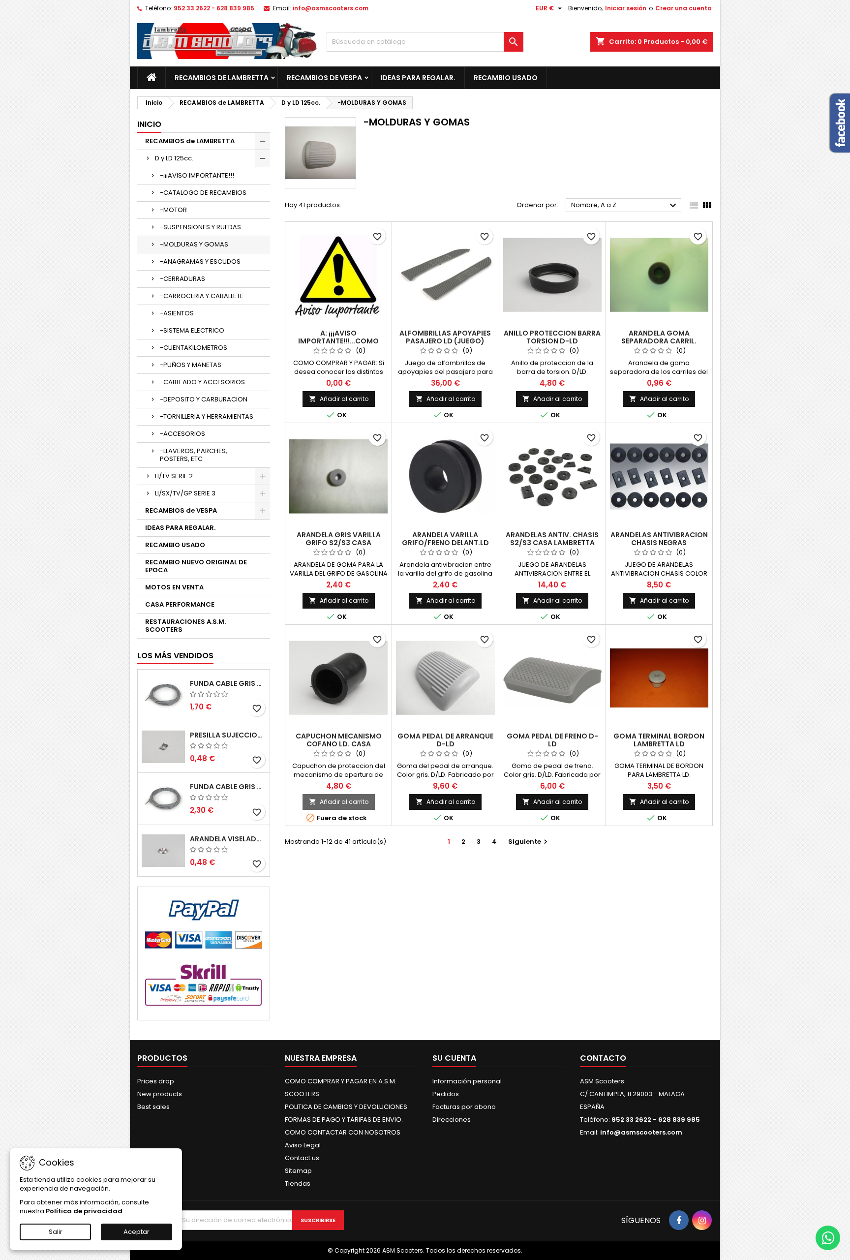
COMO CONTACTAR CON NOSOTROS (342, 1132)
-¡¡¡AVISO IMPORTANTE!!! (197, 175)
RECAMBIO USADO (506, 78)
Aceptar (136, 1231)
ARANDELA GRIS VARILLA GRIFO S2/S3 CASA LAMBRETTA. (339, 542)
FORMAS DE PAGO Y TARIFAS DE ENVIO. (344, 1119)
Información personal (467, 1081)
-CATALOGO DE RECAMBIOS (203, 192)
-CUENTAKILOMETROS (193, 347)
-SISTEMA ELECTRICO (192, 330)
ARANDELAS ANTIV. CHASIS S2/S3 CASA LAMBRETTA (552, 539)
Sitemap (298, 1170)
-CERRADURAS (182, 278)
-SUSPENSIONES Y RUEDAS (200, 227)
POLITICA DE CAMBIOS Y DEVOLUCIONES (346, 1106)
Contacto (603, 1058)
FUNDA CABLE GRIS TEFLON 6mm (228, 787)
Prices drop (155, 1081)
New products (159, 1094)
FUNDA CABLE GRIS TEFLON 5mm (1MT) (228, 683)
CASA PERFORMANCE (179, 604)
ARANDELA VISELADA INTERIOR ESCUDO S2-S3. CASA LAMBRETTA (228, 839)
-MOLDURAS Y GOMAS (194, 244)
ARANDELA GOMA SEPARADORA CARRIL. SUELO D (659, 341)
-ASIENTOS (177, 313)
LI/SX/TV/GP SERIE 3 (185, 493)
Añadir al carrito (338, 399)
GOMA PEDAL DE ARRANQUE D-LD (445, 740)
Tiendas (297, 1183)
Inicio (149, 124)
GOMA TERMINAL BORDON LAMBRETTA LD (658, 740)
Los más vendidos (175, 655)
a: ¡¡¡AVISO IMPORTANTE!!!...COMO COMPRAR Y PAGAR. (338, 341)
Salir (55, 1231)
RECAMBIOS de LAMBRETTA (222, 78)
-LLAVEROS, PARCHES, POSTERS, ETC (193, 454)
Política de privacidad (84, 1211)
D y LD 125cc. (174, 158)
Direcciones (451, 1119)
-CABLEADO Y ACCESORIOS (202, 382)
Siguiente (529, 841)
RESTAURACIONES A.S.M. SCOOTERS (185, 625)
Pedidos (445, 1094)
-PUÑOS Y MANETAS (190, 364)
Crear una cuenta (683, 8)
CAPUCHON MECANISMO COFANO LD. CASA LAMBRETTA (339, 744)
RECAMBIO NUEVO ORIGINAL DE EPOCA (196, 566)
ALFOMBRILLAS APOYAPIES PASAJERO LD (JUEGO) (445, 337)
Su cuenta (454, 1058)
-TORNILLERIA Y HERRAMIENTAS (206, 416)
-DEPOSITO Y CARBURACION (203, 399)
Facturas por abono (464, 1106)
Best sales (153, 1106)
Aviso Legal (303, 1145)
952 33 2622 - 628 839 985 (214, 8)
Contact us (302, 1158)
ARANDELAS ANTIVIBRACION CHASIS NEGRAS (659, 539)
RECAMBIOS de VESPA (324, 78)
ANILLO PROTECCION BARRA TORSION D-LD (552, 337)
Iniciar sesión (625, 8)
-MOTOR (173, 210)
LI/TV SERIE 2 (174, 476)
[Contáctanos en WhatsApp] (828, 1238)
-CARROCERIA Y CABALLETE (201, 296)
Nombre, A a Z (625, 206)
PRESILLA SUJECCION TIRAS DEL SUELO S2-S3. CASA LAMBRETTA (228, 735)
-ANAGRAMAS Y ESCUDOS (200, 261)
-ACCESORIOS (182, 433)
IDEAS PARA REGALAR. (417, 78)
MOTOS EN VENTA (174, 587)
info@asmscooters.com (330, 8)
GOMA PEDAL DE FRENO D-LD (552, 740)
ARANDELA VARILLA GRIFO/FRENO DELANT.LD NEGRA (445, 542)
